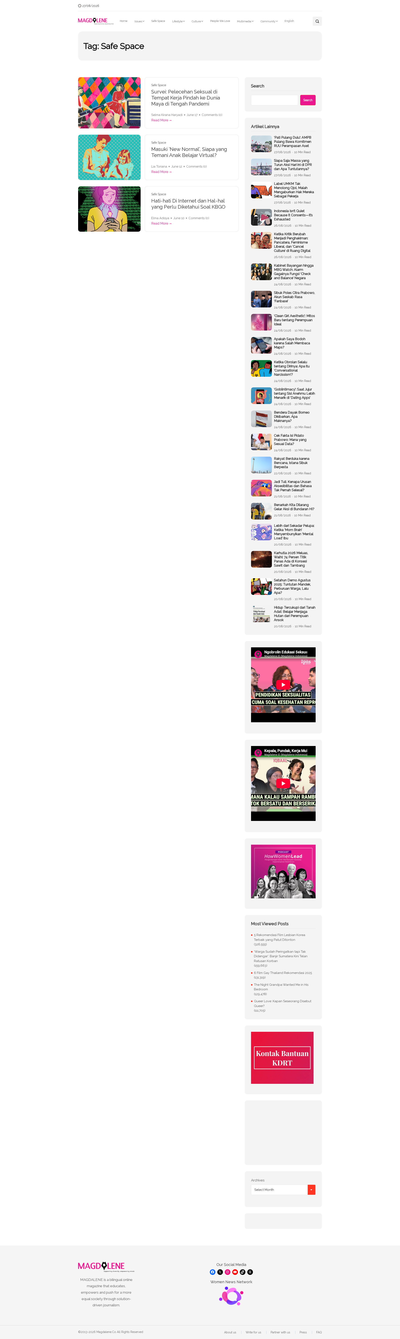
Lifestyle (177, 21)
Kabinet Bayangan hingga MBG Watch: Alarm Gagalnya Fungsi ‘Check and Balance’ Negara (294, 272)
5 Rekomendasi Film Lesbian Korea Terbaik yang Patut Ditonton (279, 937)
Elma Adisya (160, 218)
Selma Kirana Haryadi (166, 114)
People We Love (220, 20)
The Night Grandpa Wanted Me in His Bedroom (281, 987)
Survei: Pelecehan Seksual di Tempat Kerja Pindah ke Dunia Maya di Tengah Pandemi (185, 98)
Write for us (253, 1332)
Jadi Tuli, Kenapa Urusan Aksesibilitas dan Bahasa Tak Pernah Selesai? (293, 486)
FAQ (319, 1332)
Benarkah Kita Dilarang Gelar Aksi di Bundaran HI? (294, 507)
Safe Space (158, 20)
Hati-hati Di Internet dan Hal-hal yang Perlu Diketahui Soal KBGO (188, 204)
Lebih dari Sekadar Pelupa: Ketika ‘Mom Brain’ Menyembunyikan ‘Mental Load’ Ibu (294, 532)
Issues (138, 21)
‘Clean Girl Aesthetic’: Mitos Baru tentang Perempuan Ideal (294, 320)
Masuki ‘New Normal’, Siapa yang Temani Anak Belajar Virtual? (189, 152)
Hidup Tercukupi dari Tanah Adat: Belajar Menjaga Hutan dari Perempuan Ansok (294, 613)
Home (123, 20)
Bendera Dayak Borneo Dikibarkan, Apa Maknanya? (292, 416)
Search (257, 85)
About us (230, 1332)
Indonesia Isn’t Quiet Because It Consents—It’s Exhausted (293, 215)
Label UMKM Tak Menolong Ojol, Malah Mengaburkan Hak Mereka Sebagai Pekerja (294, 190)
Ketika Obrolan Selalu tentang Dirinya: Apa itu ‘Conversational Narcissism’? (292, 368)
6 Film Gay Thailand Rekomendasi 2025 (283, 973)
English (289, 20)
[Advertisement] (283, 1133)
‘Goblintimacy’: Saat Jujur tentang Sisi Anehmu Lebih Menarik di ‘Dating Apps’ (294, 393)
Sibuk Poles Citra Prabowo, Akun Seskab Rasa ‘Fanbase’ (294, 297)
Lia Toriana (159, 166)
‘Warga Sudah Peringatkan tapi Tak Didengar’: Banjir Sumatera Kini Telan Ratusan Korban (281, 956)
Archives (258, 1180)
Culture (196, 21)
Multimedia (244, 21)
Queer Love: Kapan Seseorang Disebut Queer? (282, 1003)
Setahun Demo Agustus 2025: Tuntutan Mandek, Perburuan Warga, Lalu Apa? (292, 586)
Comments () (212, 114)
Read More (159, 120)
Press (303, 1332)
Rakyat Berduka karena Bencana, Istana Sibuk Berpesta (291, 463)
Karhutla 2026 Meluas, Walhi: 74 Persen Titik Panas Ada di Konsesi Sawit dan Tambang (291, 559)
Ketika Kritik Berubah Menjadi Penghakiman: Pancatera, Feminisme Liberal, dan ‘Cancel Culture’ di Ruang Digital (292, 242)
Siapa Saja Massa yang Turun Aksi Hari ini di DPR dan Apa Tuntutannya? (293, 165)
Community (268, 21)
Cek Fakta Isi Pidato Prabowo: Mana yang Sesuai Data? (290, 440)
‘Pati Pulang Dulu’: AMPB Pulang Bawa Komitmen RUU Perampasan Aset (292, 142)
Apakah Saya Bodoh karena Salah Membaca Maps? (292, 343)
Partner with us (280, 1332)
